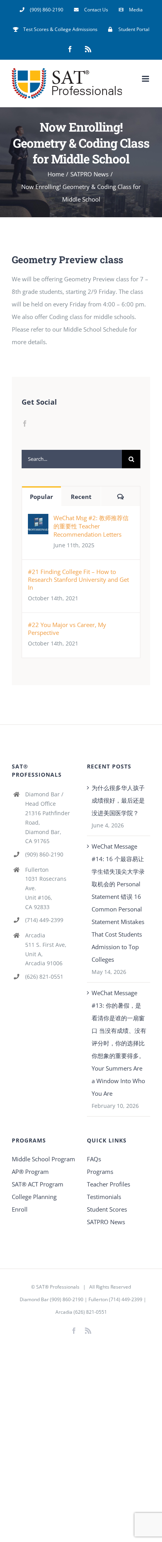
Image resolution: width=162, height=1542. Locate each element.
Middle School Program (43, 1159)
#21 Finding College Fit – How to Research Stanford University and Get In (78, 579)
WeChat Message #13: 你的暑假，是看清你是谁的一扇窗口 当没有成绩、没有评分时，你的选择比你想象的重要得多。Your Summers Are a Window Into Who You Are (119, 1043)
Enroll (20, 1209)
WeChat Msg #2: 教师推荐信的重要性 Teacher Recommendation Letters (91, 526)
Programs (100, 1171)
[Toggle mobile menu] (146, 79)
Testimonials (104, 1197)
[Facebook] (25, 423)
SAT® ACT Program (37, 1184)
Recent (81, 497)
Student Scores (107, 1209)
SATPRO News (106, 1222)
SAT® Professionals (57, 1286)
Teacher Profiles (108, 1184)
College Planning (34, 1197)
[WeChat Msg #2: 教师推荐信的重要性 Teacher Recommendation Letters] (38, 520)
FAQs (94, 1159)
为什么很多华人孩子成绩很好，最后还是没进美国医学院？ (118, 800)
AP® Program (30, 1171)
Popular (41, 497)
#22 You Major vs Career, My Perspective (67, 628)
